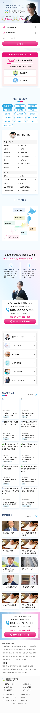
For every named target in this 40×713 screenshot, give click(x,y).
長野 (30, 649)
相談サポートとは (18, 337)
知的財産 (34, 669)
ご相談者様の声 (17, 371)
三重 (27, 649)
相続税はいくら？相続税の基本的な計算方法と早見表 (29, 481)
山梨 (34, 649)
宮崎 (17, 659)
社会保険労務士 (8, 187)
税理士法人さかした (27, 569)
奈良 (30, 653)
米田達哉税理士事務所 (28, 587)
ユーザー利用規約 (7, 694)
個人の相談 (23, 73)
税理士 (23, 183)
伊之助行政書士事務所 (9, 605)
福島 (25, 646)
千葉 (3, 649)
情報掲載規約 (24, 694)
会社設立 (21, 669)
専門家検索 (15, 354)
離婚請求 (6, 145)
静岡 (20, 649)
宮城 (15, 646)
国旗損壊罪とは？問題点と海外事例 (10, 481)
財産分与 (23, 145)
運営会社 (23, 697)
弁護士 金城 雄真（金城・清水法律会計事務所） (29, 552)
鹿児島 (21, 659)
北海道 (4, 646)
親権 (5, 160)
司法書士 (6, 179)
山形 (21, 646)
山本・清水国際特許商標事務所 (29, 534)
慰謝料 (6, 149)
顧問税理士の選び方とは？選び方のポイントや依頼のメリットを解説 (29, 436)
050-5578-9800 (22, 310)
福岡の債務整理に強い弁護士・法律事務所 (29, 503)
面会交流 (23, 160)
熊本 (10, 659)
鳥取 (13, 656)
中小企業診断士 (8, 190)
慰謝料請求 (24, 153)
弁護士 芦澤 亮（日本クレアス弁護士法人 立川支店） (29, 606)
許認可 (20, 672)
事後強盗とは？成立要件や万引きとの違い (10, 414)
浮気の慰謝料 (25, 156)
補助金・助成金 (6, 672)
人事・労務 (28, 669)
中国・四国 (8, 223)
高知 (30, 656)
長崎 (7, 659)
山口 (10, 656)
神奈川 (32, 646)
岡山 (7, 656)
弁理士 (23, 176)
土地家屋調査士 (25, 187)
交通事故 (15, 666)
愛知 (17, 649)
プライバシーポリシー (8, 700)
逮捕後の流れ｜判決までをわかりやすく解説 (10, 436)
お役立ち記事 (8, 690)
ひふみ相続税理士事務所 (10, 587)
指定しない (7, 126)
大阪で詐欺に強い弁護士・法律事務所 (28, 458)
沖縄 (25, 659)
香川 (24, 656)
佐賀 (3, 659)
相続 (24, 484)
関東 (31, 229)
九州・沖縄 (12, 237)
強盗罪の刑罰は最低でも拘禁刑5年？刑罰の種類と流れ (10, 503)
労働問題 (30, 666)
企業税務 (25, 439)
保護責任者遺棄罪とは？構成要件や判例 (29, 414)
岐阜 (24, 649)
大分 (13, 659)
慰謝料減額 (7, 156)
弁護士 (6, 176)
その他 (24, 672)
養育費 (23, 149)
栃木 (10, 649)
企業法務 (9, 669)
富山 (10, 653)
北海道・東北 (18, 210)
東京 (28, 646)
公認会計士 (7, 183)
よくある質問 (16, 363)
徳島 (20, 656)
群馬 (13, 649)
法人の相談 (23, 81)
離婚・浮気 (5, 666)
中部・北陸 (19, 218)
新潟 (3, 653)
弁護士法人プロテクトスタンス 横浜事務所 (10, 570)
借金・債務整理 (8, 461)
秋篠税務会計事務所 (9, 533)
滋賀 (27, 653)
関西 (22, 232)
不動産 (4, 669)
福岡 (34, 656)
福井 (7, 653)
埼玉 (36, 646)
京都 (20, 653)
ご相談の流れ (16, 345)
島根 (17, 656)
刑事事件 (6, 417)
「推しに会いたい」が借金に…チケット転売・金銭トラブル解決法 (10, 458)
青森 (8, 646)
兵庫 (24, 653)
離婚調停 (6, 164)
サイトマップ (24, 700)
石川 (13, 653)
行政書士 (23, 179)
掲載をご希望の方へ (18, 380)
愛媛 (27, 656)
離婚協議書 (7, 153)
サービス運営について (8, 697)
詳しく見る (29, 394)
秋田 (18, 646)
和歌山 (34, 653)
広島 (3, 656)
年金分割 (6, 167)
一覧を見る (29, 517)
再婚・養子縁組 (25, 164)
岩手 (11, 646)
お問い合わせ (27, 690)
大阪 (17, 653)
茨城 (7, 649)
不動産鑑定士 (25, 190)
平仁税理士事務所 (8, 551)
